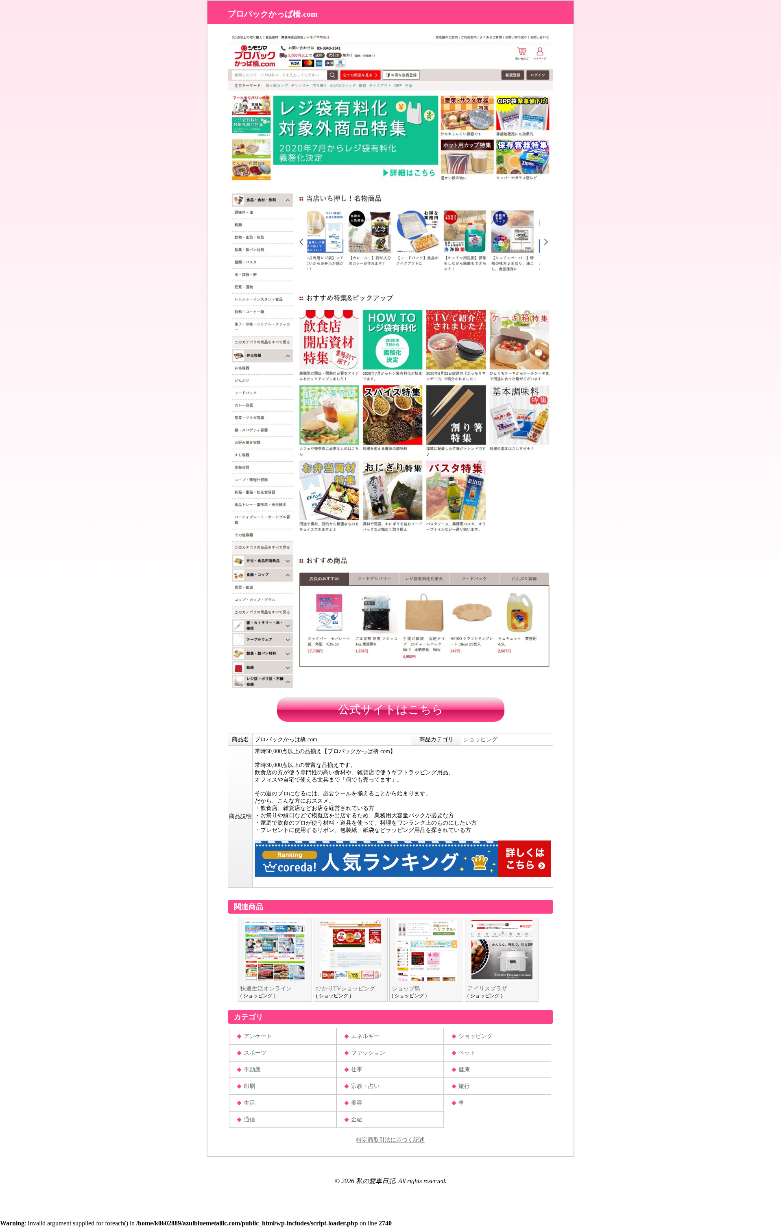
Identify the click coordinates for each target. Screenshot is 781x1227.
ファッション (368, 1053)
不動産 (252, 1069)
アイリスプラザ (487, 989)
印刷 (249, 1086)
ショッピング (480, 739)
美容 (356, 1103)
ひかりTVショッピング (345, 989)
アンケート (258, 1036)
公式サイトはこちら (390, 709)
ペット (467, 1053)
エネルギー (365, 1036)
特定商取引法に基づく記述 (390, 1140)
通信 (249, 1119)
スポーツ (255, 1053)
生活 (249, 1103)
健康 (464, 1069)
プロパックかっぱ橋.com (273, 13)
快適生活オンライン (266, 989)
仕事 (356, 1069)
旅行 (464, 1086)
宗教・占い (365, 1086)
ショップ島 (406, 989)
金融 (356, 1119)
